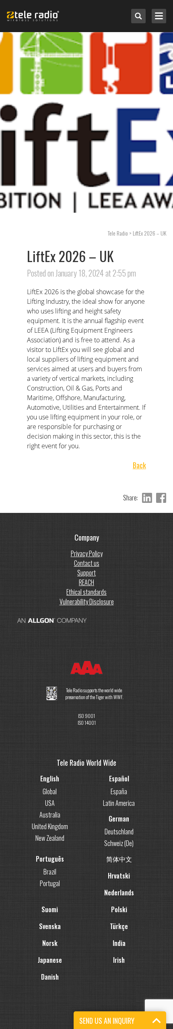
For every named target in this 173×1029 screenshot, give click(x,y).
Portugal (50, 883)
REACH (86, 582)
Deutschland (119, 831)
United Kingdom (50, 826)
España (119, 791)
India (119, 943)
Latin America (119, 803)
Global (50, 791)
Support (86, 573)
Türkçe (119, 926)
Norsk (50, 943)
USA (50, 803)
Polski (119, 909)
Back (139, 465)
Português (50, 859)
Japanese (50, 960)
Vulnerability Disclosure (87, 601)
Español (119, 778)
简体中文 (119, 859)
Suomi (49, 909)
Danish (50, 977)
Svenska (50, 926)
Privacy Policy (87, 553)
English (49, 778)
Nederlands (119, 892)
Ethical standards (86, 592)
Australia (49, 815)
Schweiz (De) (119, 843)
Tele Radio (118, 233)
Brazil (49, 871)
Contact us (86, 563)
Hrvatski (119, 876)
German (119, 819)
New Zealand (49, 838)
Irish (119, 960)
